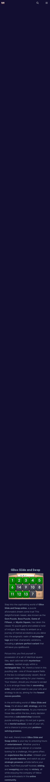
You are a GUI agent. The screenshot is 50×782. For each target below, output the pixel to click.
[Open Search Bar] (37, 3)
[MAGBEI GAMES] (3, 3)
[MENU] (46, 3)
